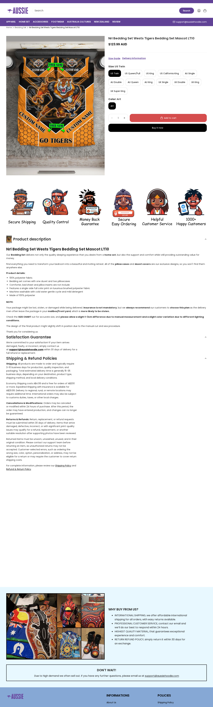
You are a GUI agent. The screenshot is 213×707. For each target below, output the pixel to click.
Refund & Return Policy (18, 469)
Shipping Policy (63, 465)
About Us (111, 702)
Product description (32, 239)
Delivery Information (134, 58)
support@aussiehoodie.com (191, 21)
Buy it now (157, 127)
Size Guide (114, 58)
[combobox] (105, 10)
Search (186, 10)
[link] (22, 207)
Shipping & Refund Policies (31, 358)
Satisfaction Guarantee (28, 337)
